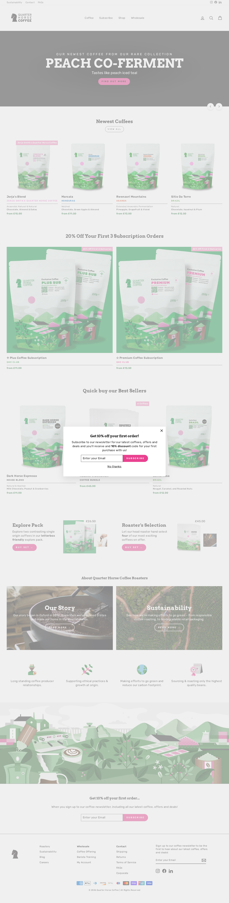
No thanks (114, 466)
